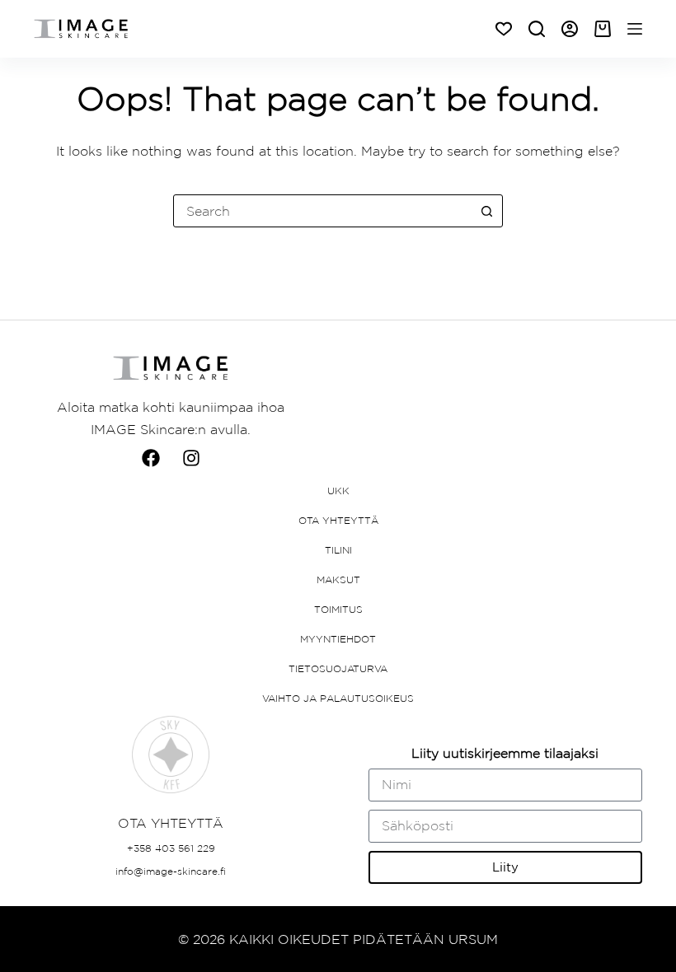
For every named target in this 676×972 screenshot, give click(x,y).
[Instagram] (191, 458)
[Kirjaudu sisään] (569, 29)
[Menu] (634, 28)
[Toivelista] (503, 29)
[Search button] (486, 211)
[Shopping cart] (602, 29)
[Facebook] (151, 458)
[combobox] (322, 210)
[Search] (536, 29)
